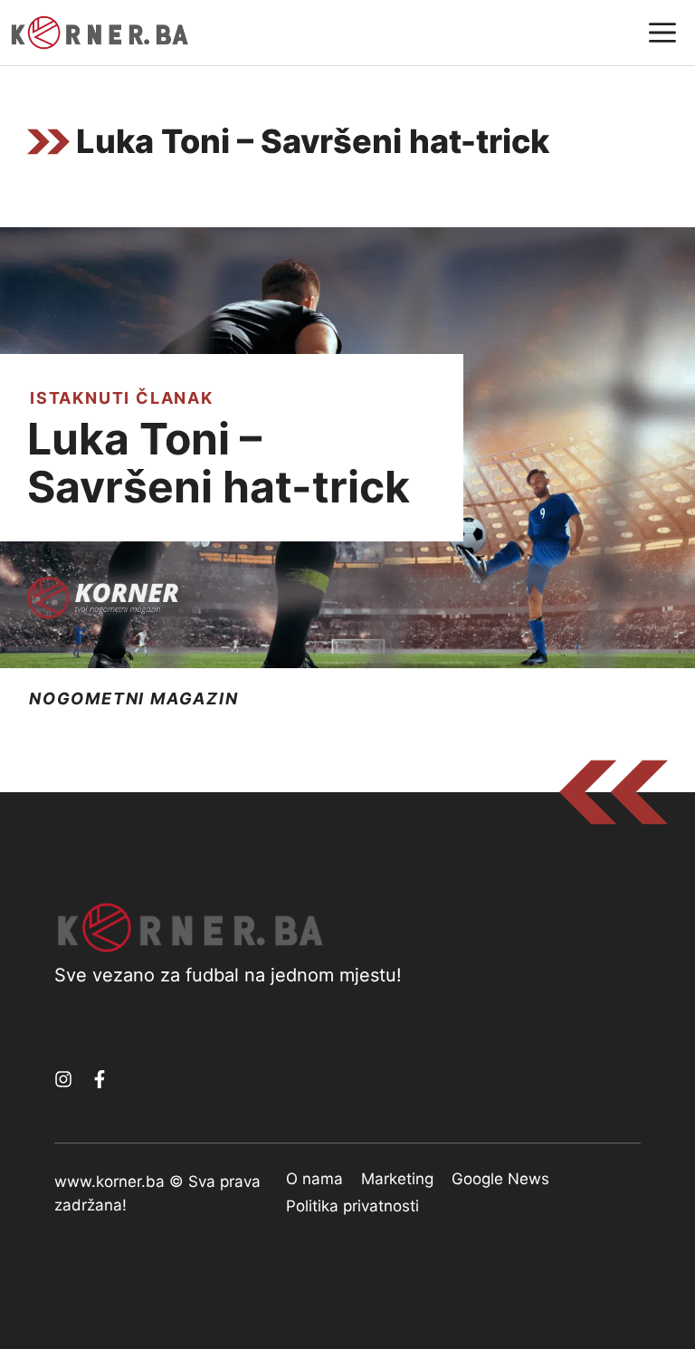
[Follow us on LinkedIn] (99, 1079)
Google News (500, 1179)
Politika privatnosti (352, 1206)
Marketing (397, 1179)
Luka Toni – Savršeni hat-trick (218, 462)
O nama (314, 1179)
